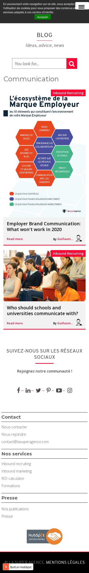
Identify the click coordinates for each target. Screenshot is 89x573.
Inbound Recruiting (68, 93)
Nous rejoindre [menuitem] (13, 434)
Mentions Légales (65, 562)
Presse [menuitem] (7, 516)
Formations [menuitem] (10, 485)
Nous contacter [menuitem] (14, 426)
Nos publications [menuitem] (15, 508)
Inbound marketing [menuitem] (16, 471)
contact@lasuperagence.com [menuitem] (25, 441)
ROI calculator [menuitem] (12, 478)
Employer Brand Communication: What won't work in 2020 (44, 226)
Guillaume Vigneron (65, 239)
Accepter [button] (42, 17)
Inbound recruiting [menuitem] (16, 463)
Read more (15, 239)
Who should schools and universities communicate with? (42, 310)
